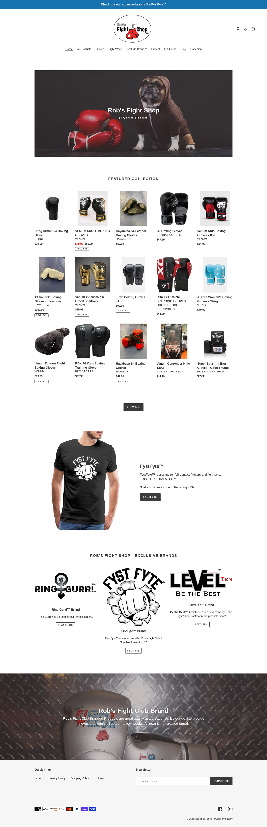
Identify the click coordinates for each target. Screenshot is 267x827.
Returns (99, 778)
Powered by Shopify (222, 819)
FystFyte (150, 497)
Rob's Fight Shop (203, 819)
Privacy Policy (57, 778)
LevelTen (201, 624)
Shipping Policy (80, 778)
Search (39, 778)
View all (133, 407)
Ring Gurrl (66, 625)
